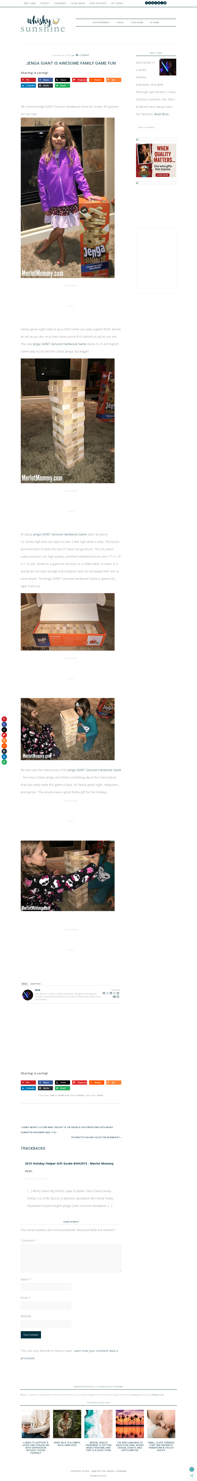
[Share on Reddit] (4, 746)
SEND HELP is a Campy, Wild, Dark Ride (67, 1443)
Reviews (80, 1095)
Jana (37, 989)
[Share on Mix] (4, 740)
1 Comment (83, 55)
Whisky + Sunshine (43, 24)
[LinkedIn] (111, 993)
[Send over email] (4, 762)
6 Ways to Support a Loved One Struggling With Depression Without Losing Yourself (35, 1447)
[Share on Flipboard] (4, 735)
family (53, 1095)
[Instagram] (114, 993)
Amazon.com (157, 1394)
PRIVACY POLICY (98, 1476)
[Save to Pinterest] (4, 719)
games (100, 1095)
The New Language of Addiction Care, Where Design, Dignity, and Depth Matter (130, 1446)
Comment (29, 1240)
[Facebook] (104, 993)
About (24, 984)
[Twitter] (107, 993)
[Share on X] (4, 730)
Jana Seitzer (98, 1471)
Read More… (162, 114)
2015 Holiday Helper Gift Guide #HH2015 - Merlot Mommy (69, 1163)
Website (26, 1316)
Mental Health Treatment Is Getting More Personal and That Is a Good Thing (99, 1446)
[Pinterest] (118, 993)
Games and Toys (66, 1095)
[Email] (118, 996)
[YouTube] (114, 996)
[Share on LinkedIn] (4, 756)
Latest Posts (35, 984)
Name (26, 1279)
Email (26, 1298)
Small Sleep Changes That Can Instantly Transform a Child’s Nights (161, 1446)
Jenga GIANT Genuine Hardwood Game (59, 344)
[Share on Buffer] (4, 751)
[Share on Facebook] (4, 724)
